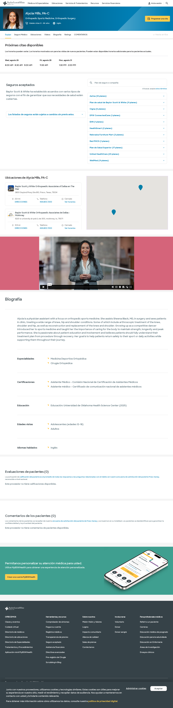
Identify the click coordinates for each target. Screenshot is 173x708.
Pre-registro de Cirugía (56, 657)
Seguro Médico (20, 34)
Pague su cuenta (53, 627)
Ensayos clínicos (147, 652)
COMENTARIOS (80, 34)
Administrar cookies (136, 688)
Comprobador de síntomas (57, 622)
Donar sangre (121, 632)
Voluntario (119, 622)
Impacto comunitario (91, 632)
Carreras (144, 627)
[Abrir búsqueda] (167, 3)
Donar (117, 627)
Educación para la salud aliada (153, 637)
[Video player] (86, 263)
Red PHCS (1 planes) (99, 141)
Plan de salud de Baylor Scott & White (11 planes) (113, 102)
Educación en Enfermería (151, 642)
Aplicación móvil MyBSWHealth (18, 652)
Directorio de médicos (14, 632)
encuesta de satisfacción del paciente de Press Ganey (75, 521)
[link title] (14, 3)
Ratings (67, 34)
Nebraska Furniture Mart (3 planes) (107, 135)
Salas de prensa (89, 642)
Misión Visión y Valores (92, 622)
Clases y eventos (12, 622)
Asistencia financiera (55, 647)
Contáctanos (88, 647)
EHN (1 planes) (96, 122)
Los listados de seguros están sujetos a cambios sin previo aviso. (41, 114)
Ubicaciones (35, 34)
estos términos (161, 89)
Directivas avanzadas (55, 652)
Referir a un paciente (149, 622)
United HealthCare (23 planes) (104, 154)
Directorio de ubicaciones (16, 637)
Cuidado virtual (11, 627)
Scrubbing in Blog (53, 662)
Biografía (57, 34)
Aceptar (158, 688)
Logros (85, 627)
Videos (47, 34)
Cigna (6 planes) (98, 109)
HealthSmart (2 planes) (101, 128)
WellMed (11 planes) (99, 160)
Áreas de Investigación (150, 647)
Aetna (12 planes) (98, 96)
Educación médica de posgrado (154, 632)
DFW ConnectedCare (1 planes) (105, 115)
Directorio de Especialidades (17, 642)
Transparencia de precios (57, 637)
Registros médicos (54, 632)
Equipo (8, 34)
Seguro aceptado (53, 642)
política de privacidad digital (102, 701)
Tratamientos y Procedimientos (19, 647)
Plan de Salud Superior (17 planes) (106, 148)
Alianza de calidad (90, 637)
